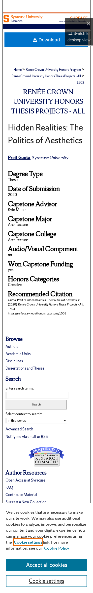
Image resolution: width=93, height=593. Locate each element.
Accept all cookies (46, 565)
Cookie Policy (56, 548)
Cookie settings (28, 542)
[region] (46, 548)
